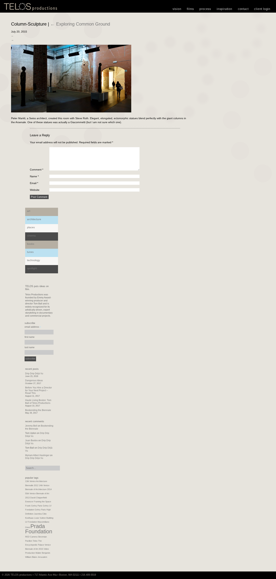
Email (34, 183)
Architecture (34, 219)
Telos (35, 541)
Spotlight (32, 268)
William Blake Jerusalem (36, 557)
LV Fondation (31, 522)
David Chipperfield (38, 497)
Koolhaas (29, 518)
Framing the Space (42, 501)
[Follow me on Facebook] (271, 574)
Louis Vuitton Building (43, 518)
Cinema (31, 235)
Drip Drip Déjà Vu (34, 373)
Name (34, 176)
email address (33, 327)
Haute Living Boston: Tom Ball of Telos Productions (38, 401)
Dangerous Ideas (34, 380)
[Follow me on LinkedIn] (273, 574)
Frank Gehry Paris (33, 506)
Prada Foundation (38, 529)
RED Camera (31, 537)
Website (34, 189)
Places (31, 227)
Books (30, 243)
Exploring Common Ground (80, 24)
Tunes (30, 251)
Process (205, 9)
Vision (177, 9)
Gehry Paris (40, 510)
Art (28, 210)
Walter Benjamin (42, 553)
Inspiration (224, 9)
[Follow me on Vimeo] (267, 574)
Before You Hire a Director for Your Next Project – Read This (38, 390)
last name (30, 347)
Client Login (262, 9)
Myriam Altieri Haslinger (37, 455)
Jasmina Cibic (40, 514)
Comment (36, 169)
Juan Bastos (31, 440)
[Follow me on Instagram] (269, 574)
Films (190, 9)
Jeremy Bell (31, 426)
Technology (33, 260)
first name (30, 337)
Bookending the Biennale (38, 410)
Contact (243, 9)
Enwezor (29, 501)
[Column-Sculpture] (71, 111)
